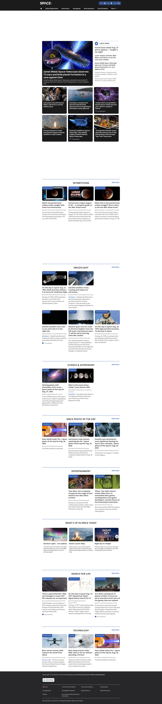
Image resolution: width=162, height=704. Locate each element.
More (113, 8)
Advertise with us (85, 690)
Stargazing (76, 8)
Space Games (73, 476)
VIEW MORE (115, 182)
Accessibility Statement (68, 690)
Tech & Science (103, 8)
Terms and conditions (87, 687)
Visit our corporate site (98, 674)
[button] (117, 3)
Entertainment (89, 8)
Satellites (72, 311)
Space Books (100, 476)
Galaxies (45, 370)
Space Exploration (51, 8)
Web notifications (105, 690)
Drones (71, 635)
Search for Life (48, 579)
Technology (47, 424)
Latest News (104, 43)
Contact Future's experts (69, 687)
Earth (97, 424)
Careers (45, 694)
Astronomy (65, 8)
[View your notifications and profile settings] (111, 3)
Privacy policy (104, 687)
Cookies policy (47, 690)
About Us (45, 687)
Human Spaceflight (75, 424)
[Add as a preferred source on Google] (48, 680)
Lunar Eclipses (47, 188)
